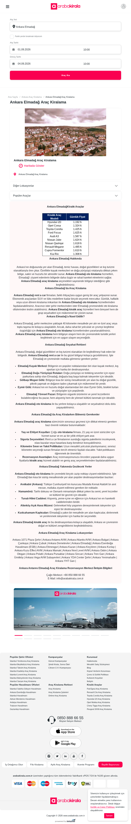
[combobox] (65, 26)
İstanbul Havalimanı (18, 696)
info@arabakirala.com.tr (69, 578)
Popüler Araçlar (22, 195)
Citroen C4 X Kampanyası (59, 668)
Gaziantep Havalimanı (19, 709)
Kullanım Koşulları (95, 678)
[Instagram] (48, 756)
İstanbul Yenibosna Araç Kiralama (24, 661)
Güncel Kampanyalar (57, 661)
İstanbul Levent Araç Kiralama (23, 675)
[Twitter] (57, 756)
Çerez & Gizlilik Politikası (97, 675)
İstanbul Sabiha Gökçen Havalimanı (25, 689)
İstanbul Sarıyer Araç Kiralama (23, 681)
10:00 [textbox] (86, 49)
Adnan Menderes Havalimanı (22, 699)
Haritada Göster (34, 165)
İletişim (90, 681)
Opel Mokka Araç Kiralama (98, 702)
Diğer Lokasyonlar (23, 185)
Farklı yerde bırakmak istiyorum (28, 36)
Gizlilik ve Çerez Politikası (102, 807)
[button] (18, 635)
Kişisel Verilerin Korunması (98, 671)
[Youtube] (73, 756)
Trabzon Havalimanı (18, 706)
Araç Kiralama (54, 689)
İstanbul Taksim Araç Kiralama (23, 668)
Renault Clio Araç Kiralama (98, 692)
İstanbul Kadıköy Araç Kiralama (23, 671)
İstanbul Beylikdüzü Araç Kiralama (24, 664)
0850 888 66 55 (70, 717)
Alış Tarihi (14, 43)
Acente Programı (85, 764)
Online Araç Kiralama (57, 696)
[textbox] (65, 26)
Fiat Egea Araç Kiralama (97, 689)
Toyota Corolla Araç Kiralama (99, 696)
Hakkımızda (92, 661)
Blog (89, 668)
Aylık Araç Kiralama (60, 764)
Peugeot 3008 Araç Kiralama (99, 709)
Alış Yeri (13, 19)
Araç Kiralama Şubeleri (58, 692)
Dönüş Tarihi (15, 57)
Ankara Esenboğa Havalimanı (23, 692)
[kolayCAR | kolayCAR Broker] (65, 821)
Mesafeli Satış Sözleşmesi (98, 664)
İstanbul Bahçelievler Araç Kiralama (25, 678)
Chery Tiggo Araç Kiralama (98, 706)
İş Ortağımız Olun (14, 764)
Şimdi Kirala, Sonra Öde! (59, 664)
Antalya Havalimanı (18, 702)
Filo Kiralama (36, 764)
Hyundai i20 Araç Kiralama (98, 699)
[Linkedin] (65, 756)
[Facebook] (82, 756)
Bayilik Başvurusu (110, 764)
